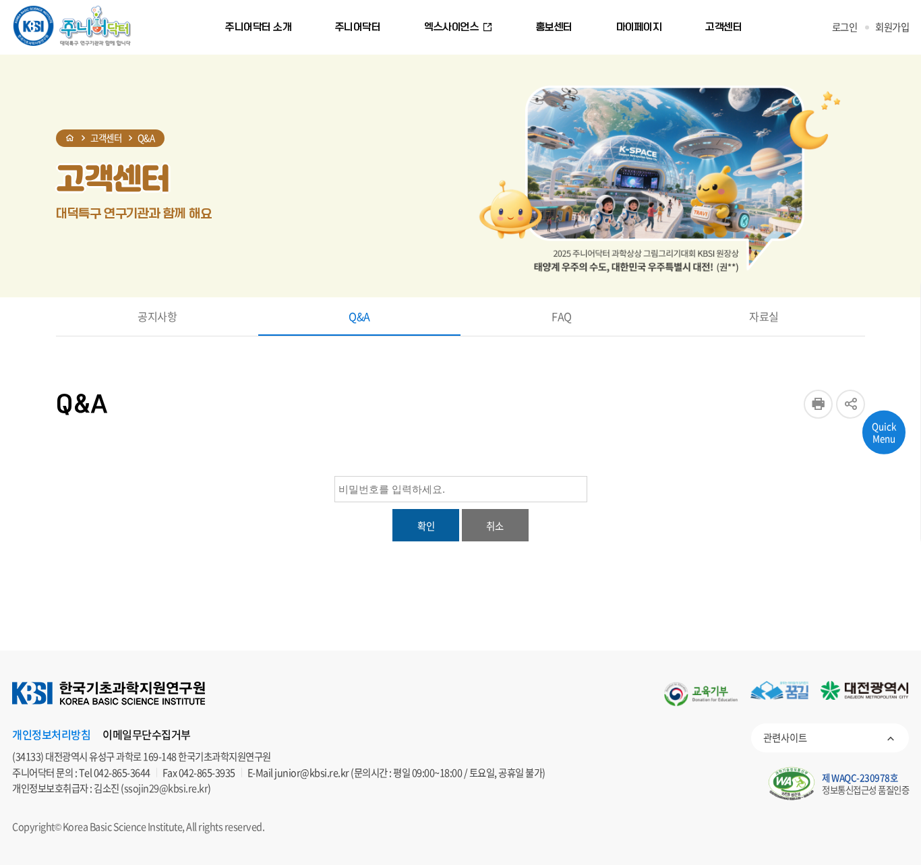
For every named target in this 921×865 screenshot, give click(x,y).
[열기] (850, 404)
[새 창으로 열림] (700, 694)
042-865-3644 (122, 772)
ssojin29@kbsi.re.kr (166, 788)
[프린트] (818, 404)
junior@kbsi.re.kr (311, 772)
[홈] (70, 137)
